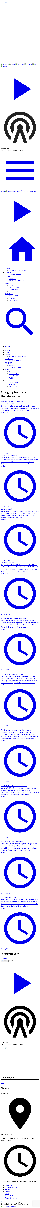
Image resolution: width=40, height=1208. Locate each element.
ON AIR (7, 268)
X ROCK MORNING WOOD (17, 270)
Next (5, 958)
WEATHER (12, 279)
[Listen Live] (20, 88)
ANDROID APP (14, 287)
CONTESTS (9, 272)
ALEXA (11, 292)
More (2, 1083)
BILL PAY (12, 298)
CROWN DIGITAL (14, 296)
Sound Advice (13, 300)
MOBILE (7, 283)
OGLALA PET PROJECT (17, 281)
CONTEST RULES (15, 274)
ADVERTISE (9, 294)
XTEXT (11, 285)
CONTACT (8, 277)
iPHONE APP (13, 289)
